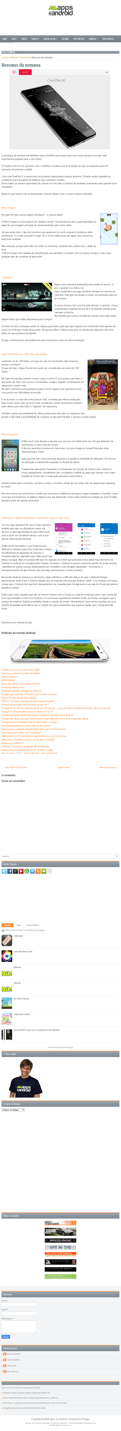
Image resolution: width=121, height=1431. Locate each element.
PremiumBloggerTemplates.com (82, 1423)
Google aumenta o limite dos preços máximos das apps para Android (38, 715)
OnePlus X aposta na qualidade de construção (25, 746)
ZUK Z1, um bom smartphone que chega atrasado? (28, 701)
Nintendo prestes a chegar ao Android (21, 690)
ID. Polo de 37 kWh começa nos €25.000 (21, 1387)
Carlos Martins (13, 1360)
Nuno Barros (12, 1371)
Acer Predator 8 (10, 676)
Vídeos (24, 38)
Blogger (69, 1047)
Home (4, 38)
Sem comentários (49, 753)
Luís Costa (11, 1365)
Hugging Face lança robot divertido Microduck (24, 1408)
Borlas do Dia (51, 38)
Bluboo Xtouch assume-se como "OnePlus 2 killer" (28, 750)
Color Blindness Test (23, 951)
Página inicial (63, 767)
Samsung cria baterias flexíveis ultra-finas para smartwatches (34, 729)
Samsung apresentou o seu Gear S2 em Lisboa (26, 725)
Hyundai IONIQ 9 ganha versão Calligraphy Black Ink (26, 1393)
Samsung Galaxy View (13, 687)
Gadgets (35, 38)
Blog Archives (33, 925)
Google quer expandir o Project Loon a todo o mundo (29, 694)
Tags (19, 925)
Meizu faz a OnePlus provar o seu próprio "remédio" (28, 739)
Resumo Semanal (20, 57)
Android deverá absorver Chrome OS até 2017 (25, 704)
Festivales (18, 936)
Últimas (65, 38)
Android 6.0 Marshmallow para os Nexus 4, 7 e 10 (27, 711)
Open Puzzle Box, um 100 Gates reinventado (24, 354)
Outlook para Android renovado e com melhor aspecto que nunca (35, 518)
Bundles (93, 38)
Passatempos (108, 38)
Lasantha (63, 1423)
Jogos (14, 38)
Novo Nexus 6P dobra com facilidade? (21, 732)
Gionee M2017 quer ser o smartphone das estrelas (37, 1030)
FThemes (38, 1423)
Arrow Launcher (10, 434)
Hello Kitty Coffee (22, 1014)
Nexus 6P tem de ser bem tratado (19, 697)
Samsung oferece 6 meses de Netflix (21, 673)
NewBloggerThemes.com (60, 1425)
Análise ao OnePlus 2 (12, 743)
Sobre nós (6, 45)
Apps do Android (58, 1419)
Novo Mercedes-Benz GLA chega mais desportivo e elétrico (30, 1398)
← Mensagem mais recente (15, 767)
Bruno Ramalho (13, 1354)
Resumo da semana (21, 65)
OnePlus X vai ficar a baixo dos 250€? (21, 669)
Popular (7, 925)
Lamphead (7, 277)
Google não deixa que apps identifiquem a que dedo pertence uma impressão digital (45, 718)
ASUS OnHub (8, 680)
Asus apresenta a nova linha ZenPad (21, 683)
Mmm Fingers (9, 207)
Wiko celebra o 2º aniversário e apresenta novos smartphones (34, 736)
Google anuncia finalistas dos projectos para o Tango (29, 722)
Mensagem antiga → (109, 767)
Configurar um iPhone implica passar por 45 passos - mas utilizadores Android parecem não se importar (56, 708)
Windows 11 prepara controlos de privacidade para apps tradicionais (35, 1403)
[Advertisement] (60, 26)
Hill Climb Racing (21, 998)
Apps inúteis (78, 38)
